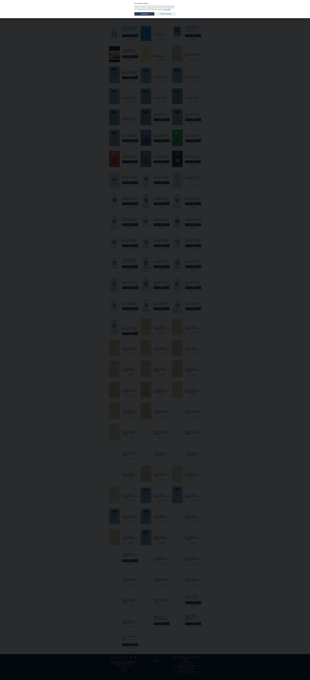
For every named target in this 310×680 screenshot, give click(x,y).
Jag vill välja (167, 9)
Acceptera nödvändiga (165, 13)
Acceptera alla (144, 13)
